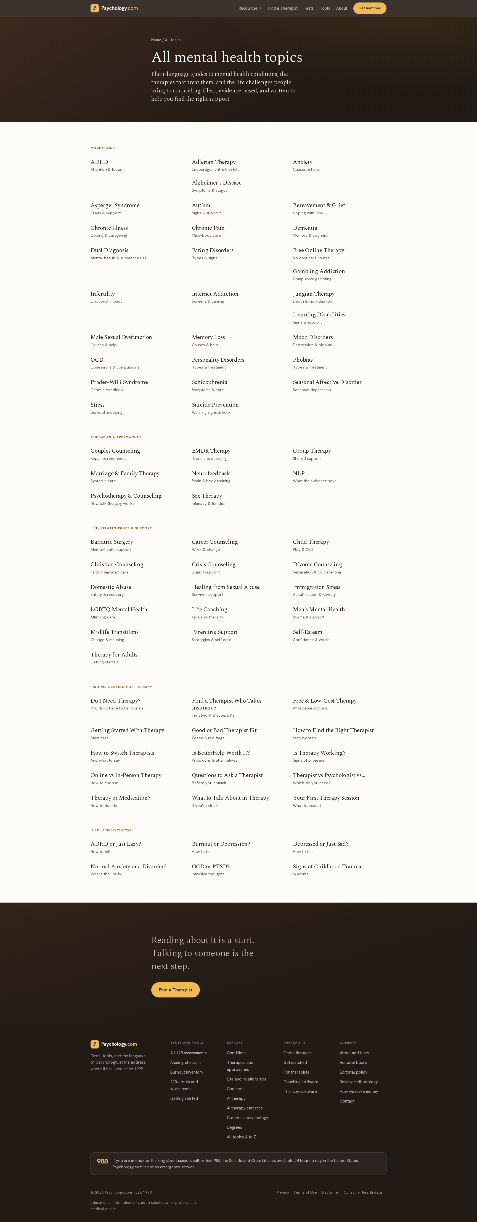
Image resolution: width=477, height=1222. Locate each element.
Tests (309, 8)
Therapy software (300, 1091)
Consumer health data (363, 1192)
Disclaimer (330, 1192)
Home (156, 39)
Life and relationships (246, 1079)
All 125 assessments (188, 1052)
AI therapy (236, 1098)
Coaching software (300, 1081)
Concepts (236, 1088)
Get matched (370, 8)
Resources (248, 8)
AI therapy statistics (245, 1108)
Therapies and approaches (240, 1066)
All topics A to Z (241, 1137)
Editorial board (353, 1062)
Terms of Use (305, 1192)
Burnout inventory (186, 1072)
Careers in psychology (247, 1117)
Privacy (283, 1192)
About (341, 8)
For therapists (296, 1072)
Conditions (237, 1052)
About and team (354, 1052)
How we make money (359, 1091)
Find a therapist (297, 1052)
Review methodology (359, 1081)
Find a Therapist (283, 8)
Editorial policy (353, 1072)
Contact (347, 1101)
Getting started (184, 1098)
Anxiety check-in (185, 1062)
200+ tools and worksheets (184, 1085)
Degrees (234, 1127)
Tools (325, 8)
